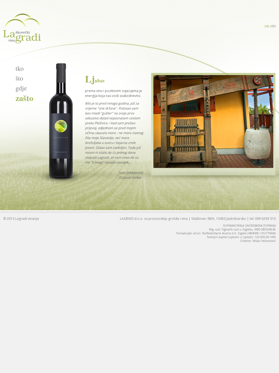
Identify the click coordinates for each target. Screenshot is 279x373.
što (19, 78)
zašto (24, 98)
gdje (21, 88)
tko (20, 68)
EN (273, 26)
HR (267, 26)
